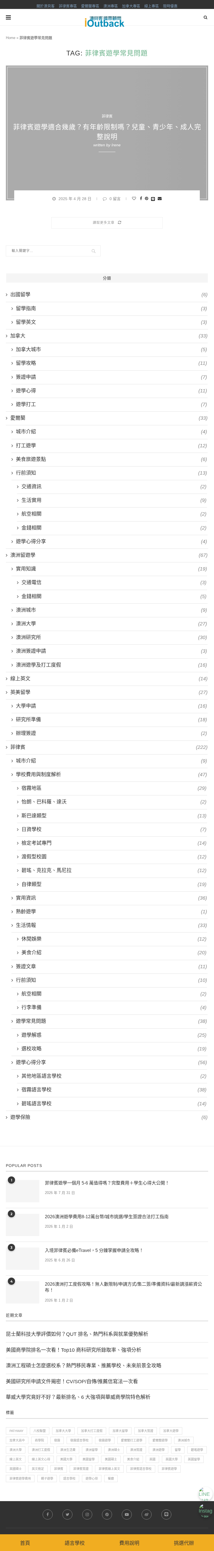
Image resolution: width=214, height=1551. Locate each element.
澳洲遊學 (158, 1450)
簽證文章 (111, 966)
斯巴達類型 (113, 816)
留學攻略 (111, 363)
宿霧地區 (113, 788)
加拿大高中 (17, 1440)
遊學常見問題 (111, 1021)
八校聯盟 (39, 1431)
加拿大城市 (111, 349)
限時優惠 (170, 6)
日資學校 (113, 829)
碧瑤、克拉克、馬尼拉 (113, 870)
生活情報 (111, 925)
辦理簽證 (111, 733)
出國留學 (109, 294)
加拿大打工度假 (92, 1431)
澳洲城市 (111, 610)
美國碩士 (111, 1459)
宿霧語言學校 (113, 1090)
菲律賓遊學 (169, 1468)
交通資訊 (113, 486)
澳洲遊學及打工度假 (111, 665)
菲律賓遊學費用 (20, 1478)
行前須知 (111, 473)
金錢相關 (113, 528)
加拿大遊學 (171, 1431)
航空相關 (113, 514)
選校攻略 (113, 1049)
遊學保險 (109, 1117)
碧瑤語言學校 (113, 1103)
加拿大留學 (120, 1431)
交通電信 (113, 582)
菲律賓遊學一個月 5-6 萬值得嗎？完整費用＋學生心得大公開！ (107, 1183)
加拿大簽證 (145, 1431)
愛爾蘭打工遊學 (131, 1440)
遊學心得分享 (111, 541)
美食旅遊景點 (111, 459)
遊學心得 (111, 391)
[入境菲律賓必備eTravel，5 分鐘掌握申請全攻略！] (22, 1258)
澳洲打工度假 (41, 1450)
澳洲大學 (111, 624)
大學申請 (111, 706)
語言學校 (69, 1478)
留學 (178, 1450)
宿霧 (57, 1440)
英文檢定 (38, 1468)
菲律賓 (107, 116)
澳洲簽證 (136, 1450)
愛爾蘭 (109, 418)
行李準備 (113, 1007)
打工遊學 (111, 445)
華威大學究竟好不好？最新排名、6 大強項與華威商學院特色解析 (78, 1397)
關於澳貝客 (46, 6)
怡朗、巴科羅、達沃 (113, 802)
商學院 (39, 1440)
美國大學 (66, 1459)
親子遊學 (47, 1478)
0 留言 (115, 198)
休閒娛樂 (113, 939)
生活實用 (113, 500)
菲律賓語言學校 (141, 1468)
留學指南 (111, 308)
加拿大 (109, 336)
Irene (116, 145)
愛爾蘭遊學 (160, 1440)
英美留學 (109, 692)
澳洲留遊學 (109, 555)
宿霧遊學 (105, 1440)
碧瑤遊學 (197, 1450)
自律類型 (113, 884)
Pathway (16, 1431)
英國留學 (194, 1459)
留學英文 (111, 322)
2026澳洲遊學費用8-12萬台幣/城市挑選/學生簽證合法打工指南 (107, 1216)
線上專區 (151, 6)
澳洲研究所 (111, 637)
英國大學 (172, 1459)
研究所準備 (111, 719)
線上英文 (109, 678)
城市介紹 (111, 432)
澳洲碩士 (114, 1450)
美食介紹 (113, 952)
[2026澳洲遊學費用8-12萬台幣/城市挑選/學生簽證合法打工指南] (22, 1225)
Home (10, 38)
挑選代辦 (184, 1543)
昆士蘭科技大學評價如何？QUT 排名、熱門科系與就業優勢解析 (77, 1334)
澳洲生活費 (68, 1450)
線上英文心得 (41, 1459)
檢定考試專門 (113, 843)
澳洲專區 (110, 6)
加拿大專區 (131, 6)
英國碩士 (15, 1468)
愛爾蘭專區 (90, 6)
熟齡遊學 (111, 911)
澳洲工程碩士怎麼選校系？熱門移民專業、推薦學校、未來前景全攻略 (83, 1365)
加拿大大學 (63, 1431)
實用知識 (111, 569)
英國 (152, 1459)
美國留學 (88, 1459)
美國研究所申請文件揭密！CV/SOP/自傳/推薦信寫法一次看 (72, 1381)
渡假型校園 (113, 857)
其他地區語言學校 (113, 1076)
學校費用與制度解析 (111, 774)
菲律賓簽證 (81, 1468)
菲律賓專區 (68, 6)
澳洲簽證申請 (111, 651)
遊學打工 (111, 404)
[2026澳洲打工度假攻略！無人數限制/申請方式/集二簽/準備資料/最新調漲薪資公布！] (22, 1292)
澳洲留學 (92, 1450)
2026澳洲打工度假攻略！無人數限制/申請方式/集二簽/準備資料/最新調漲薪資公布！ (123, 1287)
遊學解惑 (113, 1035)
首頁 (25, 1543)
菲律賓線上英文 (109, 1468)
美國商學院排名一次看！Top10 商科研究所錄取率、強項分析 (73, 1350)
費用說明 (129, 1543)
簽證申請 (111, 377)
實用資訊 (111, 898)
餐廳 (111, 1478)
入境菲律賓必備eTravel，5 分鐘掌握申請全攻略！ (94, 1250)
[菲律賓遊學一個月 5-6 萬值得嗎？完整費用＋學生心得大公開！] (22, 1191)
